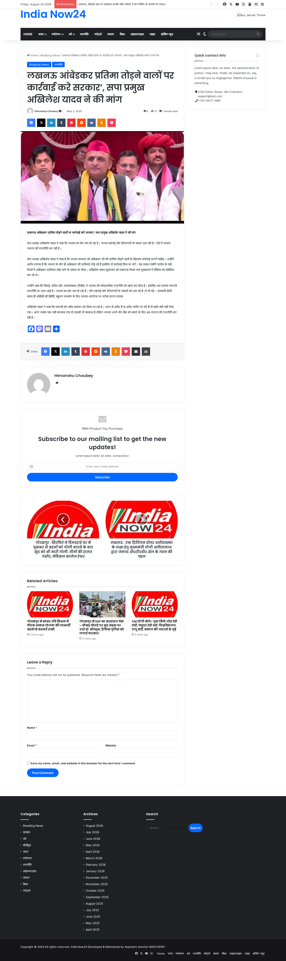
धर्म (70, 34)
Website (110, 745)
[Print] (146, 351)
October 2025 (95, 890)
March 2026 (94, 858)
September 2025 (97, 897)
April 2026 (93, 851)
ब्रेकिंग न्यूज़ (167, 34)
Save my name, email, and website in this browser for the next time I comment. (83, 763)
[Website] (56, 382)
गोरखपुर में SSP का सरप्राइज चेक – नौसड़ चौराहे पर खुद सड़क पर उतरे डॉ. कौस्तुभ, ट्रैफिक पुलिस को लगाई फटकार (101, 627)
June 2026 (93, 838)
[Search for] (258, 34)
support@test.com (210, 96)
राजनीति (84, 34)
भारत (41, 34)
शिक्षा (122, 34)
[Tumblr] (61, 123)
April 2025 (92, 929)
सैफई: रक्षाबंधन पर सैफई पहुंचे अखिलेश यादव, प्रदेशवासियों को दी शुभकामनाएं (117, 4)
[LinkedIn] (51, 123)
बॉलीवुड (27, 845)
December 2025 (97, 877)
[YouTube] (237, 4)
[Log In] (250, 4)
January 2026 (95, 871)
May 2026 (93, 845)
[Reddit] (81, 123)
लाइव (152, 34)
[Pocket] (111, 123)
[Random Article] (256, 4)
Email (32, 745)
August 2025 (94, 903)
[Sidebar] (262, 4)
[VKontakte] (91, 123)
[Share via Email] (136, 351)
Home (27, 34)
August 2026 (94, 825)
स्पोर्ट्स (98, 34)
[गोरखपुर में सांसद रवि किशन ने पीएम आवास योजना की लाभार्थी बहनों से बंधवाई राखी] (50, 604)
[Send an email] (60, 111)
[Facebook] (225, 4)
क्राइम (26, 832)
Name (32, 727)
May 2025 (92, 923)
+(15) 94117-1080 (209, 100)
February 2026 (96, 864)
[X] (231, 4)
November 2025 (97, 884)
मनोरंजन (56, 34)
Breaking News (50, 55)
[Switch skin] (205, 34)
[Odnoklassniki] (101, 123)
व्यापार (110, 34)
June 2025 (93, 916)
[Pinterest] (71, 123)
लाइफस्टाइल (137, 34)
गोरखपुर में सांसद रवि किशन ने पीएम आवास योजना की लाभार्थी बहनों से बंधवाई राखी (48, 625)
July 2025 (92, 910)
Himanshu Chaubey (46, 111)
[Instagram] (243, 4)
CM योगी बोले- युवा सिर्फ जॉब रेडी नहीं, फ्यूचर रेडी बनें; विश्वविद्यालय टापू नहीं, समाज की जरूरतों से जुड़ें (154, 625)
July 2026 (92, 832)
